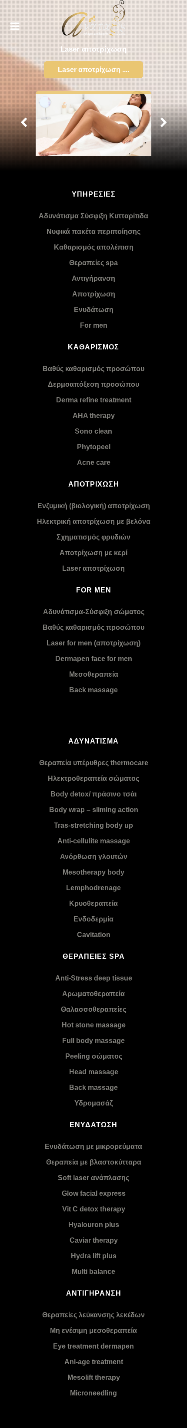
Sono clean (93, 431)
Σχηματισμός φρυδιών (93, 537)
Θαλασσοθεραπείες (93, 1009)
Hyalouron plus (93, 1224)
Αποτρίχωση (93, 294)
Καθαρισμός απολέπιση (94, 247)
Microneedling (93, 1393)
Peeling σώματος (93, 1056)
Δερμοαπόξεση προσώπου (93, 384)
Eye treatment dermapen (93, 1346)
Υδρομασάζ (93, 1103)
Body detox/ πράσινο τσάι (93, 794)
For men (93, 325)
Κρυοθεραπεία (93, 903)
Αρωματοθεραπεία (93, 993)
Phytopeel (93, 447)
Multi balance (93, 1271)
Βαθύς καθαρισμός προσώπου (93, 368)
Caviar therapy (94, 1240)
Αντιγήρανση (93, 278)
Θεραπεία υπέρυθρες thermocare (93, 763)
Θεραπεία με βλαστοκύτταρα (93, 1162)
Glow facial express (94, 1193)
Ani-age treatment (93, 1361)
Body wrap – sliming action (93, 809)
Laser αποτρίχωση (93, 568)
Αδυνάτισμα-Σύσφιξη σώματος (93, 611)
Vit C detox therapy (93, 1209)
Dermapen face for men (93, 658)
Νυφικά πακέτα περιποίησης (93, 231)
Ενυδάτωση (94, 309)
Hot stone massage (94, 1025)
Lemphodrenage (93, 888)
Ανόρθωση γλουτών (93, 856)
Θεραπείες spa (93, 263)
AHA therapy (94, 415)
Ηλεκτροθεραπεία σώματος (93, 778)
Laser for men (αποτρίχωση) (93, 643)
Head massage (93, 1072)
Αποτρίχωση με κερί (93, 552)
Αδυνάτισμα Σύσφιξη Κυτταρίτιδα (93, 216)
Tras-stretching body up (93, 825)
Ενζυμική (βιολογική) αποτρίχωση (93, 506)
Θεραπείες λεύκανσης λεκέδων (93, 1315)
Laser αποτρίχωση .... (93, 69)
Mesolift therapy (93, 1377)
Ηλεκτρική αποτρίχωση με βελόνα (93, 521)
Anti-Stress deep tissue (93, 978)
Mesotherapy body (93, 872)
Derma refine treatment (93, 400)
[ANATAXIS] (93, 18)
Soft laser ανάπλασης (93, 1177)
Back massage (93, 690)
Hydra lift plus (94, 1256)
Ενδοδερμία (93, 919)
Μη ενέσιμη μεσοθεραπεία (93, 1330)
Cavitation (93, 934)
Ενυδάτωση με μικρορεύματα (93, 1146)
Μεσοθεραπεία (93, 674)
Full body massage (93, 1040)
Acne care (93, 462)
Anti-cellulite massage (93, 841)
